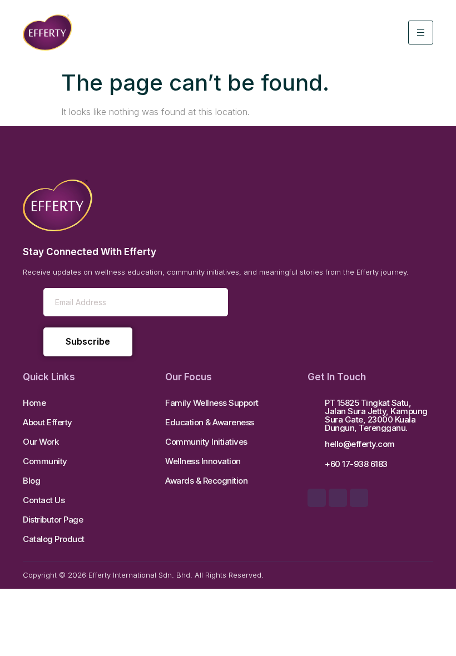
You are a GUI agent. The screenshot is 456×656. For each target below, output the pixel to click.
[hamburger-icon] (420, 32)
